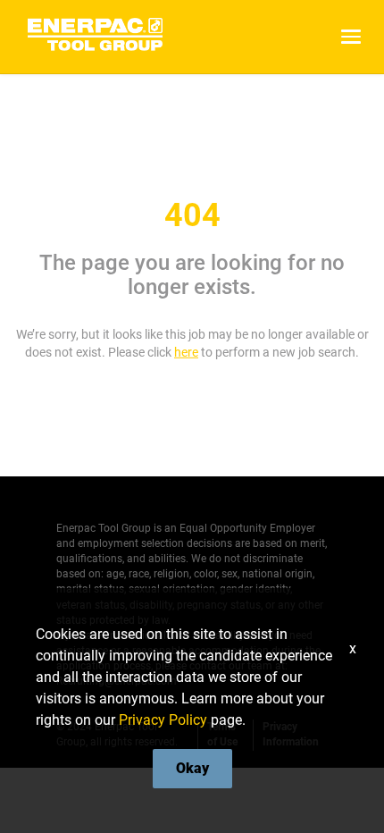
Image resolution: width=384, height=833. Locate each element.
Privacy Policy (163, 719)
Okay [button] (192, 768)
